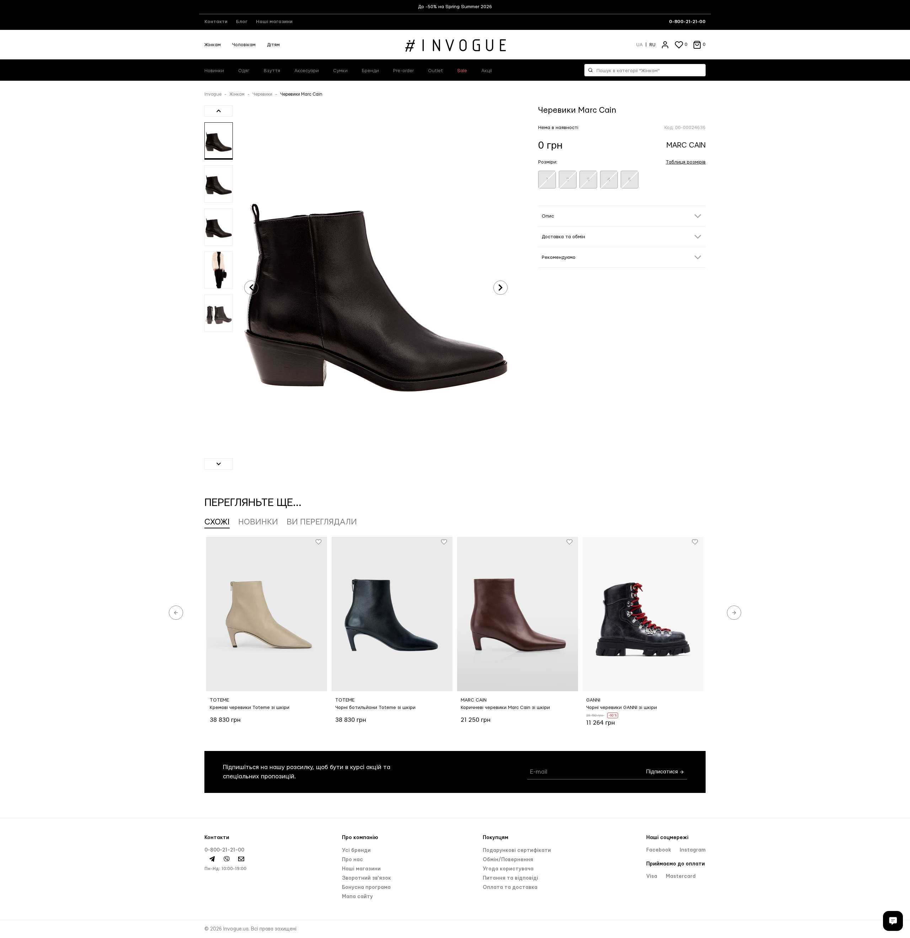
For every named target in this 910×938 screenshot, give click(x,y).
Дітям (273, 44)
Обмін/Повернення (508, 859)
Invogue (212, 94)
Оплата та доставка (510, 887)
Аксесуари (306, 70)
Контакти (216, 21)
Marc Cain (686, 145)
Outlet (435, 70)
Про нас (352, 859)
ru (652, 44)
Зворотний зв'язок (366, 878)
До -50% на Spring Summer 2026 (455, 6)
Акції (486, 70)
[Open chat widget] (893, 921)
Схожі (217, 522)
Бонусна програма (366, 887)
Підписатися (662, 771)
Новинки (214, 70)
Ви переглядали (322, 522)
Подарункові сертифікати (517, 850)
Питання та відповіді (510, 878)
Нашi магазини (361, 869)
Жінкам (212, 44)
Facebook (659, 850)
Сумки (340, 70)
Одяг (244, 70)
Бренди (370, 70)
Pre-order (403, 70)
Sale (462, 70)
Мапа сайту (357, 896)
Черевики (262, 94)
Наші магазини (274, 21)
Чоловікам (244, 44)
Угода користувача (508, 869)
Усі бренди (356, 850)
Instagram (693, 850)
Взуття (272, 70)
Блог (241, 21)
